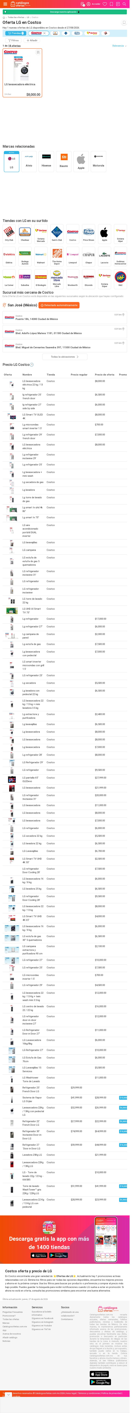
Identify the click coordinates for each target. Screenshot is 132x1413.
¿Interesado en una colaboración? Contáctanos (70, 1315)
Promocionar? (9, 1316)
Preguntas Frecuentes (13, 1312)
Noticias (6, 1341)
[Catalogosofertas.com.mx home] (20, 4)
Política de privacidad (111, 1393)
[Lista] (118, 4)
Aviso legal (71, 1393)
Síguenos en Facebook (42, 1318)
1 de (12, 45)
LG (28, 17)
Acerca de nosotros (12, 1334)
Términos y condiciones (89, 1393)
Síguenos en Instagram (42, 1322)
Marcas (6, 1323)
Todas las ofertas (16, 17)
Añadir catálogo (10, 1337)
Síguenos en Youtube (42, 1325)
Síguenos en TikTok (41, 1329)
